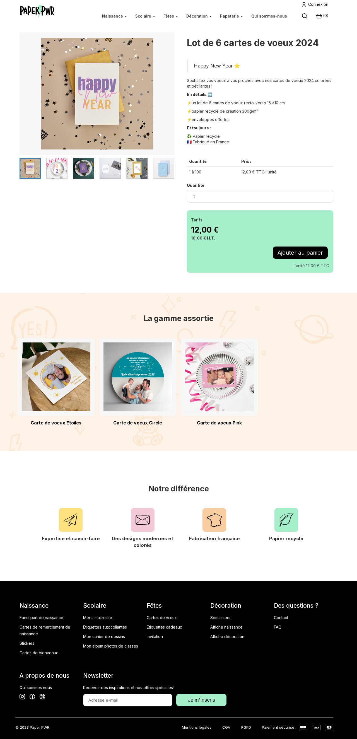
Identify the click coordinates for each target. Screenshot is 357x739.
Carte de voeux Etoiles (56, 423)
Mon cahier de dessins (104, 636)
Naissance (113, 16)
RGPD (246, 727)
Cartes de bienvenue (39, 652)
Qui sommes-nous (269, 16)
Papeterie (230, 16)
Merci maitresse (97, 617)
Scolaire (143, 16)
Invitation (155, 636)
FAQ (277, 627)
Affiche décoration (227, 636)
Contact (281, 617)
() (325, 15)
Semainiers (220, 617)
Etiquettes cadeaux (164, 627)
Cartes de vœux (162, 617)
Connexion (318, 4)
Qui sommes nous (36, 687)
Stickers (27, 643)
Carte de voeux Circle (137, 423)
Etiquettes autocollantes (105, 627)
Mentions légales (196, 727)
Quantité (195, 185)
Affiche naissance (226, 627)
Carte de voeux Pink (219, 423)
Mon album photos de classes (110, 646)
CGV (226, 727)
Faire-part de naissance (41, 617)
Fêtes (169, 16)
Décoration (197, 16)
